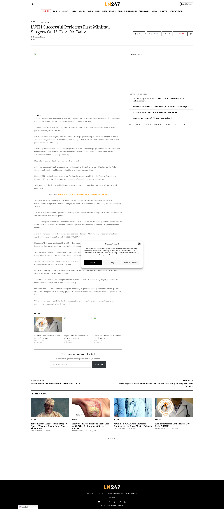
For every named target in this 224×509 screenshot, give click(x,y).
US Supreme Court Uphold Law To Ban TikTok (152, 118)
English (24, 507)
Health (33, 22)
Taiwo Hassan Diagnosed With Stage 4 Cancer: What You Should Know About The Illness (49, 426)
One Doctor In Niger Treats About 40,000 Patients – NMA (83, 194)
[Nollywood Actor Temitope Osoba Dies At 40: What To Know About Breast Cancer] (91, 407)
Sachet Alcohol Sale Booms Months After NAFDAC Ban (55, 383)
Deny (112, 263)
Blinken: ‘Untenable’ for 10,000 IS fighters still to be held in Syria (161, 107)
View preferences (131, 263)
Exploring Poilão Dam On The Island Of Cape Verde (155, 112)
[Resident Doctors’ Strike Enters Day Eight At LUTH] (174, 407)
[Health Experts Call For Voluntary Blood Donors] (107, 324)
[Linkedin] (125, 502)
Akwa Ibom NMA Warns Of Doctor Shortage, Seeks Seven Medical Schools (133, 425)
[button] (139, 244)
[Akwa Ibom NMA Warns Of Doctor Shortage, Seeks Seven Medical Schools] (133, 407)
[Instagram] (115, 502)
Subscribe (99, 364)
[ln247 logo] (112, 4)
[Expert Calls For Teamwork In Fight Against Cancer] (77, 324)
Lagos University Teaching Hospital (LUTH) (156, 124)
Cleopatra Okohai (39, 37)
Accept (93, 263)
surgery (184, 124)
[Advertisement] (162, 72)
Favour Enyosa (36, 431)
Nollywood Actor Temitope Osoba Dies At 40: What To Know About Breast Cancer (90, 426)
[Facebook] (104, 502)
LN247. (108, 505)
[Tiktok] (120, 502)
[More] (190, 33)
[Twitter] (109, 502)
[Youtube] (99, 502)
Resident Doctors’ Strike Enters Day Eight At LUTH (172, 425)
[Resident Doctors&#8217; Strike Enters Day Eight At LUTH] (48, 324)
